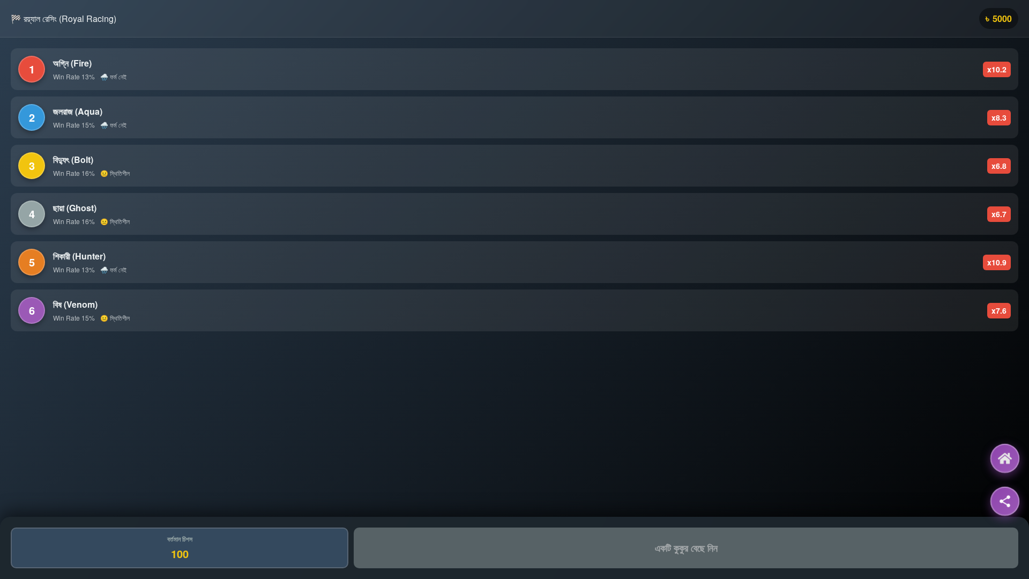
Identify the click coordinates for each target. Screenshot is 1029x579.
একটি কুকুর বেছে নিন (686, 548)
